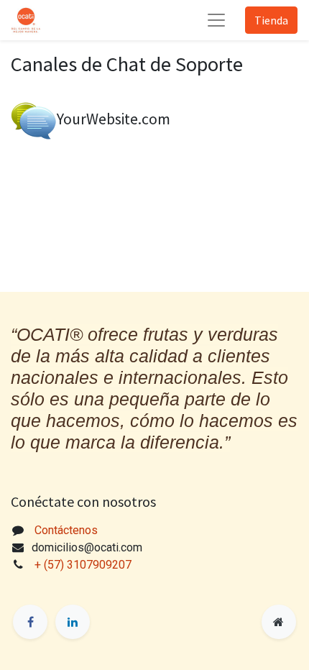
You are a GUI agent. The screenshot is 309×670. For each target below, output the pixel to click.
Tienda (271, 20)
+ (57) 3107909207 (84, 565)
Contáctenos (66, 530)
